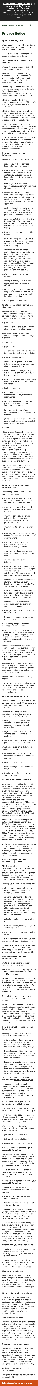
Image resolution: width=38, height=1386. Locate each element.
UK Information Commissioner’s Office (16, 1266)
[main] (19, 704)
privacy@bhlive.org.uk (19, 950)
